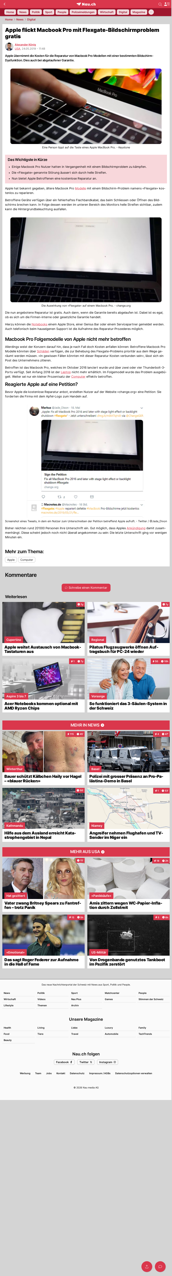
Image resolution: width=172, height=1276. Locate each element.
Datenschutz (77, 1073)
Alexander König (25, 44)
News (20, 19)
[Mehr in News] (86, 725)
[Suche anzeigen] (160, 4)
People (142, 993)
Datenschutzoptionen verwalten (133, 1073)
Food (6, 1033)
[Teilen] (146, 1266)
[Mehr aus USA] (86, 852)
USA (17, 48)
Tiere (40, 1033)
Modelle (80, 188)
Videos (41, 999)
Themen (42, 1005)
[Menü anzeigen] (167, 4)
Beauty (8, 1040)
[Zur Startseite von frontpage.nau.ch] (86, 4)
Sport (74, 993)
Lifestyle (8, 1005)
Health (7, 1027)
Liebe (74, 1027)
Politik (41, 993)
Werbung (25, 1073)
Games (109, 999)
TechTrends (145, 1033)
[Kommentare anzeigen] (160, 1266)
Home (9, 19)
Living (41, 1027)
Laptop (66, 372)
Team (38, 1073)
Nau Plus (76, 999)
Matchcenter (112, 993)
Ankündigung (136, 528)
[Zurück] (4, 4)
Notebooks (39, 324)
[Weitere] (151, 12)
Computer (78, 376)
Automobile (111, 1033)
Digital (31, 19)
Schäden (43, 351)
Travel (74, 1033)
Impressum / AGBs (100, 1073)
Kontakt (60, 1073)
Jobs (49, 1073)
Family (142, 1027)
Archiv (75, 1005)
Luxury (109, 1027)
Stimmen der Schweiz (151, 999)
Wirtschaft (10, 999)
